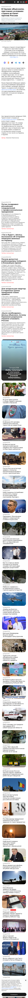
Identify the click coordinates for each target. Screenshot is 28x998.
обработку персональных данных (9, 987)
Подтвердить (14, 994)
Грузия (7, 23)
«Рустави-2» (14, 57)
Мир (3, 23)
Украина (16, 23)
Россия (11, 23)
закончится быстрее (8, 89)
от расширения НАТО (9, 119)
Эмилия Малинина (12, 138)
